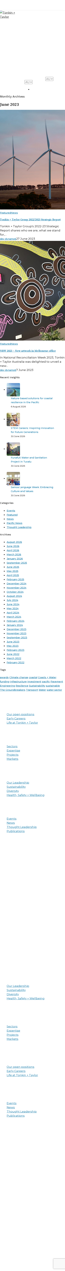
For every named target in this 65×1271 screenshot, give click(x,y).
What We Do (54, 27)
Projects (53, 53)
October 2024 (15, 591)
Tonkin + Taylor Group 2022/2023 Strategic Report (30, 219)
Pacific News (14, 523)
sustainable (53, 685)
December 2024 (16, 583)
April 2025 (13, 575)
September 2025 (17, 562)
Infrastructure (18, 681)
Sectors (12, 746)
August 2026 (14, 542)
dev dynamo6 (8, 238)
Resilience (22, 685)
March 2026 (14, 554)
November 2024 (16, 587)
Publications (16, 831)
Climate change (18, 677)
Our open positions (20, 714)
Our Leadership (18, 782)
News (14, 212)
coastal (33, 677)
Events (11, 510)
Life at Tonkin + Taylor (22, 722)
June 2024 (13, 604)
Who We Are (53, 41)
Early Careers (16, 718)
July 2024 (12, 600)
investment (34, 681)
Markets (12, 759)
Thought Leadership (19, 527)
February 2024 (15, 620)
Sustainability (37, 685)
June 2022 (13, 654)
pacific (46, 681)
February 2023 (15, 650)
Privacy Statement (11, 951)
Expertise (13, 750)
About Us (5, 775)
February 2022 (15, 662)
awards (4, 677)
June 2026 (13, 546)
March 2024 (14, 616)
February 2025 (15, 579)
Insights (53, 67)
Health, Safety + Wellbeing (25, 795)
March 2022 (14, 658)
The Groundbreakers (12, 689)
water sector (54, 689)
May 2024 (12, 608)
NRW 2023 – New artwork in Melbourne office (28, 350)
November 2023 (16, 633)
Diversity (13, 791)
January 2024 (15, 625)
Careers (52, 60)
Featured (5, 212)
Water (42, 689)
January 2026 (15, 558)
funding (4, 681)
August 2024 (14, 596)
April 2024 (13, 612)
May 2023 (12, 645)
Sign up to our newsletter (52, 1215)
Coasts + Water (47, 677)
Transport (32, 689)
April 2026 (13, 550)
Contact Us (53, 74)
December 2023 (16, 629)
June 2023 (13, 641)
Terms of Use (32, 951)
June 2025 (13, 566)
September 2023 (17, 637)
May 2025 (12, 571)
